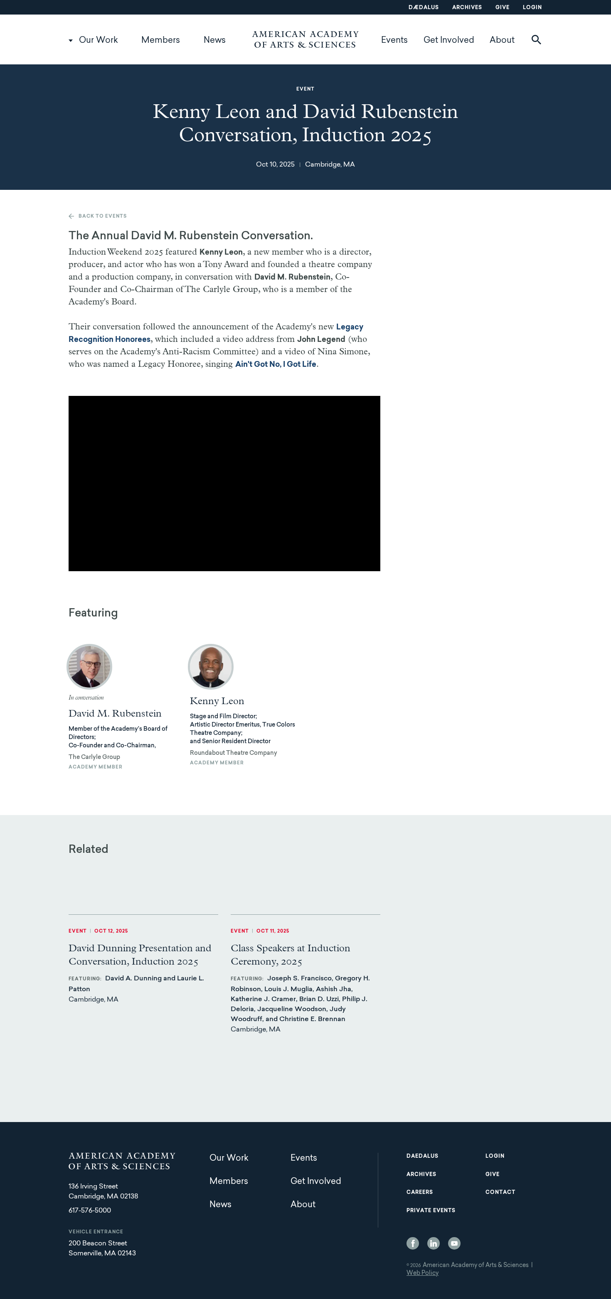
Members (160, 41)
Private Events (431, 1210)
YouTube (454, 1243)
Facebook (413, 1243)
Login (532, 7)
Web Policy (423, 1274)
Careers (420, 1192)
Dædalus (424, 7)
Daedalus (423, 1156)
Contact (500, 1192)
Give (502, 7)
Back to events (103, 216)
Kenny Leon (217, 701)
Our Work (98, 41)
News (215, 41)
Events (394, 41)
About (502, 41)
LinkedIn (433, 1243)
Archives (467, 7)
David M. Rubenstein (115, 714)
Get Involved (449, 41)
